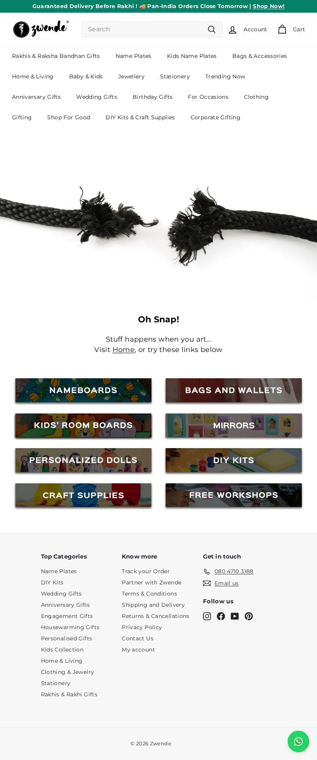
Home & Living (33, 76)
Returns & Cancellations (155, 616)
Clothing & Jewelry (67, 672)
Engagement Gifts (67, 616)
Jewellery (131, 76)
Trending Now (225, 76)
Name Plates (134, 55)
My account (138, 649)
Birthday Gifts (152, 96)
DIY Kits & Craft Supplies (140, 117)
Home (123, 349)
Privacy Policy (142, 627)
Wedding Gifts (96, 96)
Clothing (256, 96)
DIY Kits (52, 582)
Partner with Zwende (151, 582)
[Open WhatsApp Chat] (298, 741)
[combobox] (152, 29)
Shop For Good (68, 117)
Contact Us (137, 638)
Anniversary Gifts (36, 96)
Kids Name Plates (192, 55)
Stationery (175, 76)
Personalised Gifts (66, 638)
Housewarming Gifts (70, 627)
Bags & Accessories (259, 55)
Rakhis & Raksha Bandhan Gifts (56, 55)
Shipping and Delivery (153, 604)
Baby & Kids (86, 76)
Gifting (22, 117)
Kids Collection (62, 649)
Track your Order (146, 571)
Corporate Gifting (215, 117)
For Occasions (208, 96)
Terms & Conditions (149, 593)
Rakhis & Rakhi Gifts (69, 694)
